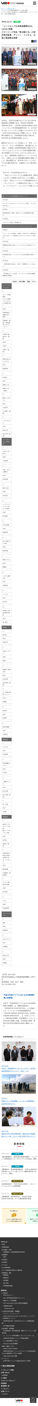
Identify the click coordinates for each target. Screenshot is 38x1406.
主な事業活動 (6, 1267)
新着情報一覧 (5, 1386)
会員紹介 (5, 1262)
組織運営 (5, 1254)
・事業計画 (5, 1277)
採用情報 (5, 1375)
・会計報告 (5, 1280)
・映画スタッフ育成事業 (9, 1300)
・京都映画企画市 (7, 1306)
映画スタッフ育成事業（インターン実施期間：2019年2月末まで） (18, 1101)
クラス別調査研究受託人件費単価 (12, 1270)
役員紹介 (5, 1259)
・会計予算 (5, 1283)
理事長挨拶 (5, 1247)
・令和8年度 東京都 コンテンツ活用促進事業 (15, 1338)
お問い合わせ (5, 1372)
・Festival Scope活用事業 (10, 1343)
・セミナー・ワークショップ (10, 1313)
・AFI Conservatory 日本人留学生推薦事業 (15, 1303)
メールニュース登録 (7, 1370)
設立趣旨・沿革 (6, 1249)
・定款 (4, 1257)
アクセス (5, 1265)
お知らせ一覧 (10, 8)
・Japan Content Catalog (9, 1348)
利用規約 (4, 1383)
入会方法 (5, 1394)
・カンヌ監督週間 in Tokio (10, 1341)
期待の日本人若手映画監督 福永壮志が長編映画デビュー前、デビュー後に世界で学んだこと (18, 1133)
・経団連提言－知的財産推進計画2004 (13, 1252)
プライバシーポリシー (8, 1380)
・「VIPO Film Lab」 (8, 1308)
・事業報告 (5, 1275)
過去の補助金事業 (9, 1366)
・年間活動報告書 (7, 1285)
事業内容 (4, 1290)
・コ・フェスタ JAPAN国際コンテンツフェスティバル (18, 1335)
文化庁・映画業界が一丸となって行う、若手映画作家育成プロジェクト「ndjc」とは (18, 1068)
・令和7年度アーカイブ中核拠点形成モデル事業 (16, 1361)
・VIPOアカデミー (7, 1295)
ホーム (2, 8)
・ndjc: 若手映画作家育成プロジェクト (13, 1298)
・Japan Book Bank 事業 (9, 1356)
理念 (3, 1244)
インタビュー (5, 1388)
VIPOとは (4, 1242)
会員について (5, 1391)
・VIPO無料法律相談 (8, 1326)
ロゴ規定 (4, 1378)
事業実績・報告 (6, 1273)
